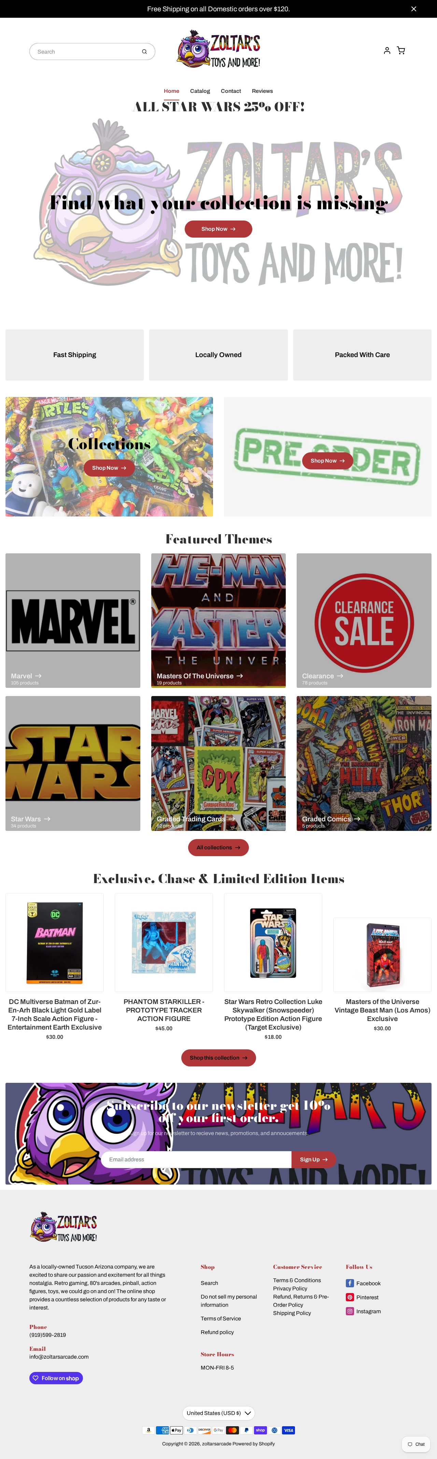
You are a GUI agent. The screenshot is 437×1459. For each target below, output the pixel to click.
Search (209, 1283)
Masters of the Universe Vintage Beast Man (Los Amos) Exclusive (383, 1010)
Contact (231, 91)
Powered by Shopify (253, 1443)
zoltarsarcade (216, 1443)
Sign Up (310, 1159)
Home (171, 91)
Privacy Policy (290, 1288)
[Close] (414, 9)
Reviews (262, 91)
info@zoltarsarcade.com (59, 1357)
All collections (214, 847)
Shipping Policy (292, 1313)
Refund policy (217, 1332)
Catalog (200, 91)
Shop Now (214, 229)
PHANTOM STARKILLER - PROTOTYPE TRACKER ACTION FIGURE (164, 1010)
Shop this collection (214, 1058)
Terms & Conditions (297, 1280)
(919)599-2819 (47, 1335)
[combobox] (82, 51)
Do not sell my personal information (229, 1301)
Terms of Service (221, 1318)
